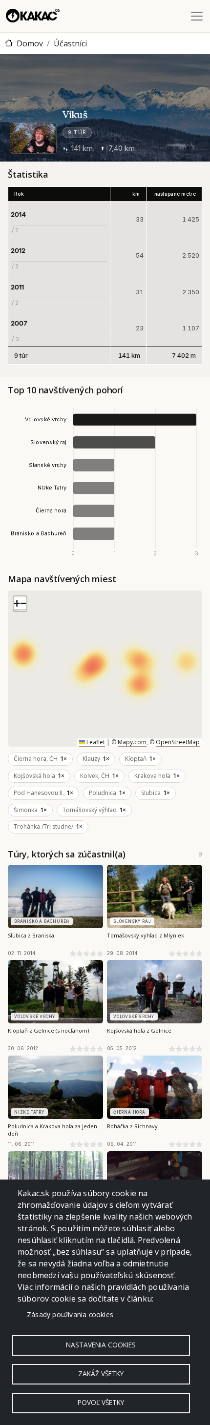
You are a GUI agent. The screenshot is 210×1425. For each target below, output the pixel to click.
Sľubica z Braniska (31, 935)
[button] (17, 604)
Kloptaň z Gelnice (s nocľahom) (48, 1030)
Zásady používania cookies (70, 1314)
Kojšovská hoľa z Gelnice (139, 1030)
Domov (30, 43)
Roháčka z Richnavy (132, 1126)
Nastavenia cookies (101, 1344)
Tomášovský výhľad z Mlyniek (145, 935)
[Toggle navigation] (196, 16)
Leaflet (95, 742)
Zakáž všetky (101, 1373)
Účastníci (70, 43)
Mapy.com (132, 742)
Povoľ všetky (101, 1402)
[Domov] (33, 16)
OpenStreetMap (178, 742)
